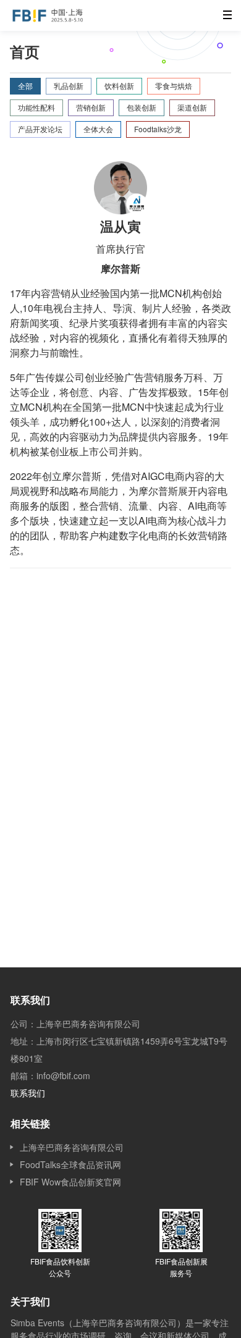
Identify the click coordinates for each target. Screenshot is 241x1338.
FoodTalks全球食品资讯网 (70, 1164)
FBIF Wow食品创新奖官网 (70, 1182)
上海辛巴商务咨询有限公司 (72, 1147)
